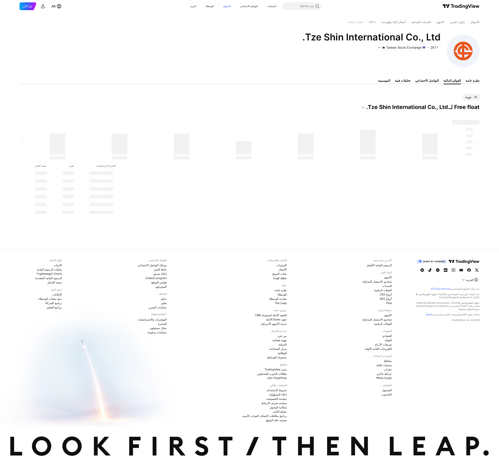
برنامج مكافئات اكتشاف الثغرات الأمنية (264, 416)
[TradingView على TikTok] (430, 270)
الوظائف (282, 353)
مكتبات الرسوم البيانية (49, 269)
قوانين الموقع (159, 282)
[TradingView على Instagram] (453, 270)
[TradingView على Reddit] (422, 270)
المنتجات (271, 6)
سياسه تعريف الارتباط (274, 403)
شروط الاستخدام (277, 390)
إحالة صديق (160, 273)
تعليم (164, 303)
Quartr (429, 314)
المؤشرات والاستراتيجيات (152, 319)
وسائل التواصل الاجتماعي (152, 265)
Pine (389, 303)
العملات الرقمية (383, 290)
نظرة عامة (281, 290)
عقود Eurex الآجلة (276, 319)
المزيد (193, 6)
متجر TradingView (276, 369)
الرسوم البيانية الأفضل (379, 265)
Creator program (156, 278)
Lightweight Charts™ (49, 273)
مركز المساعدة (278, 348)
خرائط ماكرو (384, 373)
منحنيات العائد (384, 365)
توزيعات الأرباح (383, 344)
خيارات (388, 369)
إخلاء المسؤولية (278, 394)
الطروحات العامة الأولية (378, 348)
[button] (264, 6)
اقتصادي (387, 335)
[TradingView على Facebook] (469, 270)
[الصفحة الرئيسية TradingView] (461, 6)
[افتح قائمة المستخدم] (43, 6)
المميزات (281, 265)
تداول (163, 298)
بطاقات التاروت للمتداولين (272, 373)
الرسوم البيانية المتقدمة (48, 278)
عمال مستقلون (158, 328)
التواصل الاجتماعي (249, 6)
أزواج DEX (386, 298)
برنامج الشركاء (53, 303)
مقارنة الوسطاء (278, 298)
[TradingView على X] (477, 270)
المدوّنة (283, 344)
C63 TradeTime (277, 378)
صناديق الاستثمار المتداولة (377, 281)
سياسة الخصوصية (276, 398)
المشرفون (161, 286)
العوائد (388, 340)
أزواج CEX (386, 294)
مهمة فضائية (280, 340)
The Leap (281, 303)
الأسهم (388, 277)
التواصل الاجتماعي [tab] (427, 80)
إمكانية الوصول (278, 407)
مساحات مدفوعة (157, 332)
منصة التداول (54, 282)
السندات (387, 285)
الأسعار (283, 269)
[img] (383, 47)
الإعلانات (57, 294)
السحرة (162, 323)
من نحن (282, 335)
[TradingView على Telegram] (438, 270)
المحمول (387, 390)
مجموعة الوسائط (277, 357)
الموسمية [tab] (384, 80)
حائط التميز (160, 269)
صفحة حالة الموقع (276, 420)
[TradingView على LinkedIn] (445, 270)
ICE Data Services (441, 288)
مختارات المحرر (158, 307)
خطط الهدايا (280, 278)
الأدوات (58, 265)
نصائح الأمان (280, 411)
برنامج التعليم (54, 307)
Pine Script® (384, 378)
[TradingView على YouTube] (461, 270)
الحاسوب (386, 394)
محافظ (388, 360)
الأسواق (227, 6)
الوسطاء (209, 6)
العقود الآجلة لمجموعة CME (271, 315)
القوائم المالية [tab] (452, 80)
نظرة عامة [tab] (473, 80)
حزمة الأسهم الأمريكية (274, 323)
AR (53, 6)
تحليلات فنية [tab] (403, 80)
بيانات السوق (279, 273)
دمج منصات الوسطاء (50, 298)
